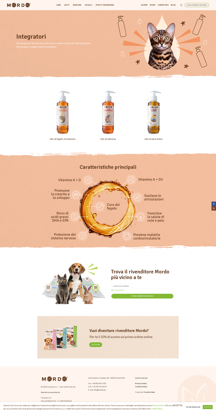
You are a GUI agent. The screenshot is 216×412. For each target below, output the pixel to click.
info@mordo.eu (100, 390)
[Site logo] (19, 5)
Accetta (207, 407)
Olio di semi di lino (153, 139)
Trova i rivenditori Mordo (142, 296)
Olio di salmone (108, 139)
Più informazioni (193, 407)
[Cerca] (181, 5)
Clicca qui (95, 344)
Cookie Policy (156, 408)
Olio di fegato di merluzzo (62, 139)
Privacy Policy (158, 405)
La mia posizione (118, 290)
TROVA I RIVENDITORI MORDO (197, 5)
